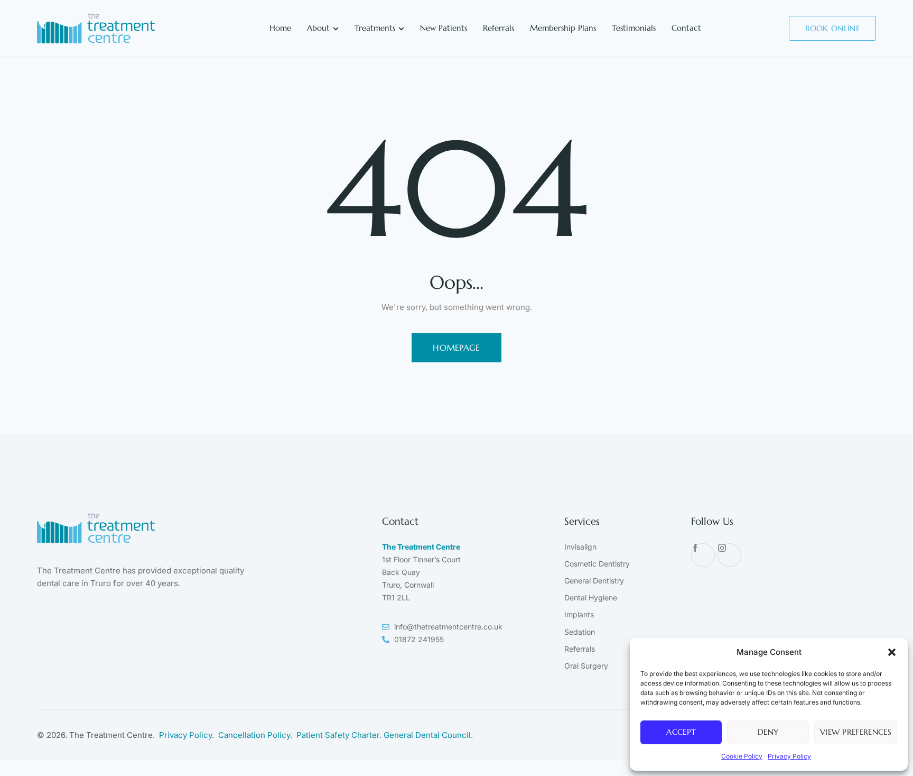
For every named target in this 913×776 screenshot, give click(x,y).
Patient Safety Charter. (340, 735)
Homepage (456, 347)
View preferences (855, 732)
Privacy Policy (789, 756)
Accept (681, 732)
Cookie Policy (741, 756)
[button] (892, 652)
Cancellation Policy (254, 735)
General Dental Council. (428, 735)
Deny (768, 732)
